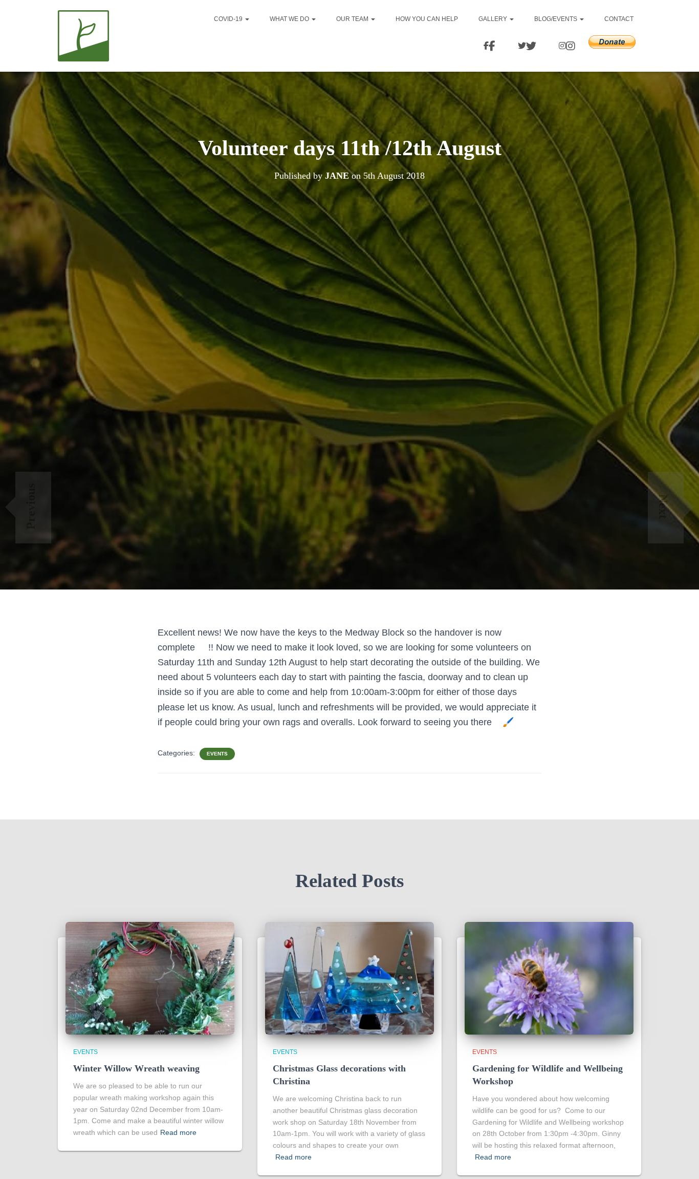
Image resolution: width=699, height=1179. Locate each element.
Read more (178, 1132)
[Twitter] (525, 46)
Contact (619, 19)
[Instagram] (565, 46)
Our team (353, 19)
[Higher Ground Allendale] (83, 35)
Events (217, 753)
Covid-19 (229, 19)
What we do (290, 19)
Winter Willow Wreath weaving (136, 1068)
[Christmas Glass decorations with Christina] (349, 977)
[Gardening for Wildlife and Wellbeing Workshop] (549, 977)
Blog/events (556, 19)
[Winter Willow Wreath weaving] (149, 977)
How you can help (427, 19)
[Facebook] (488, 46)
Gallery (493, 19)
